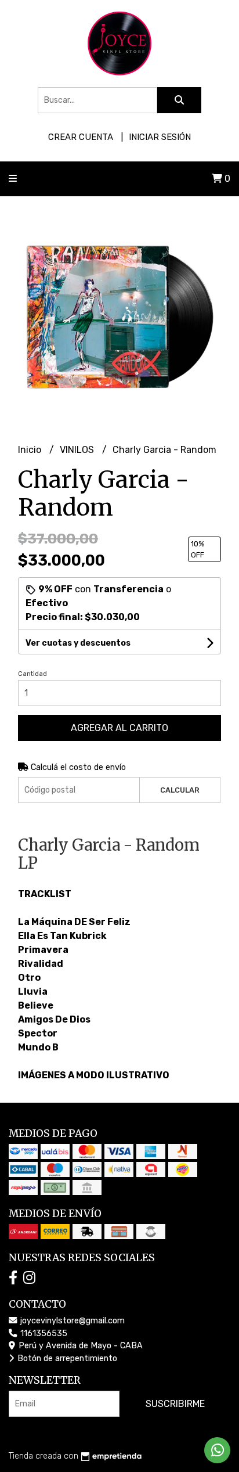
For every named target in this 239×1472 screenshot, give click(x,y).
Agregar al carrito (119, 727)
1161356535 (42, 1333)
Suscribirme (175, 1403)
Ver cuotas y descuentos (78, 643)
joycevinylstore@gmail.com (71, 1321)
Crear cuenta (80, 137)
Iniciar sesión (160, 137)
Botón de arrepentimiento (66, 1358)
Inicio (31, 449)
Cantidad (32, 674)
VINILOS (78, 449)
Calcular (180, 790)
